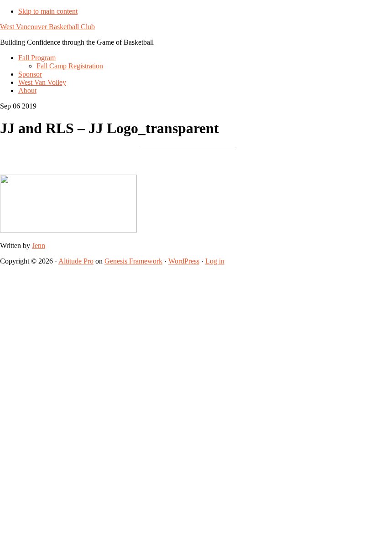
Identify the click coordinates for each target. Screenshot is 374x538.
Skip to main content (48, 11)
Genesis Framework (133, 261)
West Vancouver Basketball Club (47, 27)
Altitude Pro (76, 261)
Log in (214, 261)
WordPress (183, 261)
